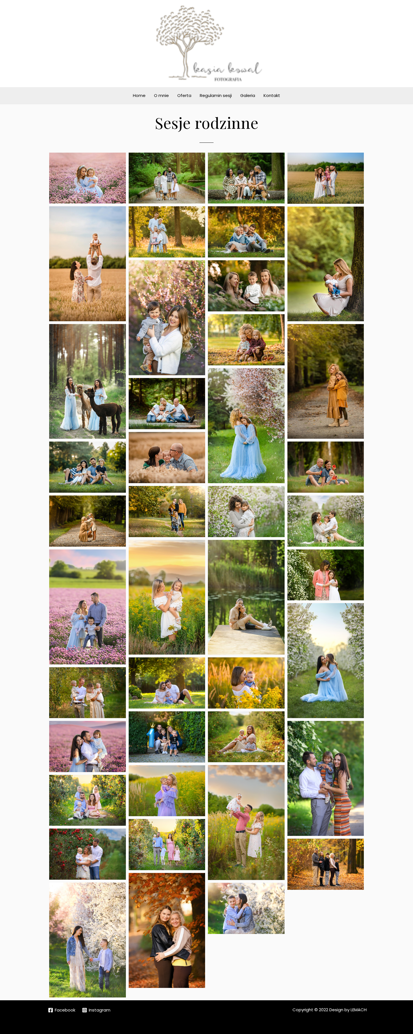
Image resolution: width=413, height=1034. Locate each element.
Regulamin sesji (216, 95)
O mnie (161, 95)
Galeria (247, 95)
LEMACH (359, 1010)
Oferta (184, 95)
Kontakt (272, 95)
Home (139, 95)
